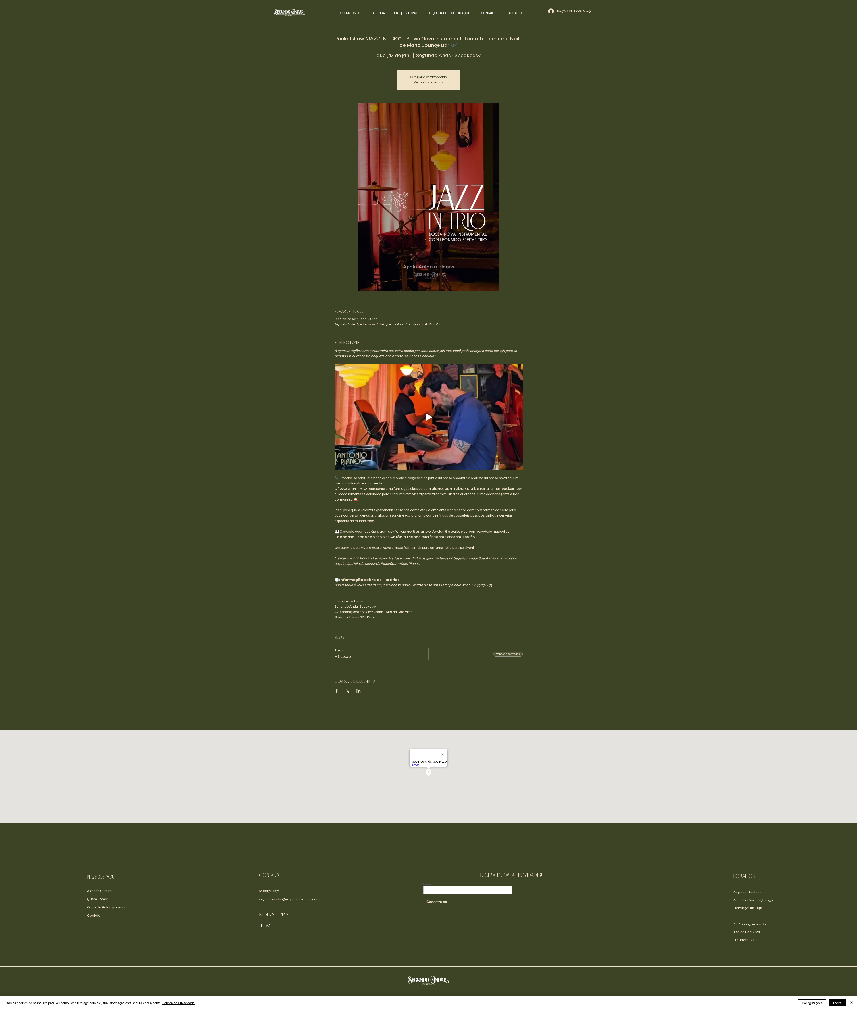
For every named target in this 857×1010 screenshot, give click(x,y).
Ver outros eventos (428, 82)
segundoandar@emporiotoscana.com (289, 899)
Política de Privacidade (178, 1003)
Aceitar (837, 1003)
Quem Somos (98, 899)
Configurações (812, 1003)
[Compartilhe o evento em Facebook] (337, 691)
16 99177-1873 (269, 891)
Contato (93, 915)
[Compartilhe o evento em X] (347, 691)
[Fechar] (851, 1002)
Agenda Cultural (99, 891)
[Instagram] (268, 925)
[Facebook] (261, 925)
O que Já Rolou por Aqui (106, 907)
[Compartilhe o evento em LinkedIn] (358, 691)
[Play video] (429, 417)
